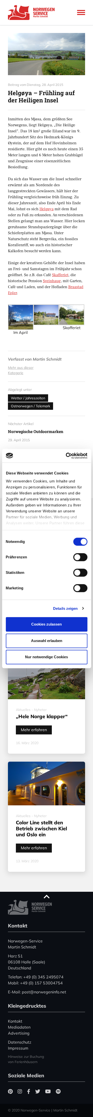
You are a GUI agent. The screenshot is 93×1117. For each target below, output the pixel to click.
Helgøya (46, 209)
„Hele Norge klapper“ (42, 716)
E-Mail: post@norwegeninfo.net (37, 991)
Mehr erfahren (34, 729)
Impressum (18, 1048)
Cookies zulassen (46, 624)
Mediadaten (19, 1027)
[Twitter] (37, 1091)
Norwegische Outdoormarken (35, 431)
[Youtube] (48, 1091)
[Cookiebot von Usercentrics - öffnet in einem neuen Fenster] (66, 455)
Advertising (19, 1033)
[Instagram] (20, 1091)
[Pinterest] (10, 1091)
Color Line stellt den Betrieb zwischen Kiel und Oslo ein (41, 828)
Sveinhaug (52, 280)
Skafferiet (60, 274)
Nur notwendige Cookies (46, 657)
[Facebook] (28, 1091)
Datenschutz (19, 1042)
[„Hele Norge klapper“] (46, 673)
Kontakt (15, 1021)
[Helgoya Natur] (46, 54)
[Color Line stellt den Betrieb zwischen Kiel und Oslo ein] (46, 783)
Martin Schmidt (47, 359)
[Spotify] (58, 1091)
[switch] (80, 557)
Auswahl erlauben (46, 641)
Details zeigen (65, 608)
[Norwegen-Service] (33, 12)
